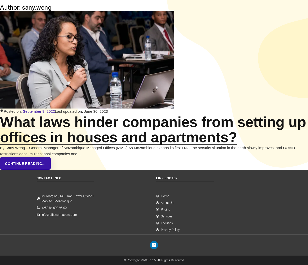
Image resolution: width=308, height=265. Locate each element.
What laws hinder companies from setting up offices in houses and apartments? (153, 129)
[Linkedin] (154, 245)
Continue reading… (25, 163)
